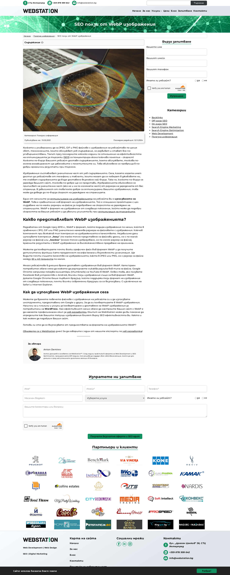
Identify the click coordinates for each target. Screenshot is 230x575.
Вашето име (154, 47)
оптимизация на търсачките (116, 211)
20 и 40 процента (42, 259)
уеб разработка (76, 312)
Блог (72, 555)
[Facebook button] (119, 545)
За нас (73, 549)
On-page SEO (159, 124)
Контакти (76, 561)
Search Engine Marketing (166, 127)
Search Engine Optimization (168, 130)
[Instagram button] (130, 545)
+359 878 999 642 (60, 3)
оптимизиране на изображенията (71, 199)
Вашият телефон (157, 69)
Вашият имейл (155, 58)
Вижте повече (49, 570)
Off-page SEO (159, 121)
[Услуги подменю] (161, 11)
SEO (66, 157)
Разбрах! (206, 570)
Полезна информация (47, 135)
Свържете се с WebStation (39, 331)
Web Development (162, 133)
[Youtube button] (125, 545)
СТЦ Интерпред (36, 3)
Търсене (199, 3)
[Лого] (40, 11)
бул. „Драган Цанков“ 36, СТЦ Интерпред (187, 545)
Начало (74, 543)
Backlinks (157, 117)
